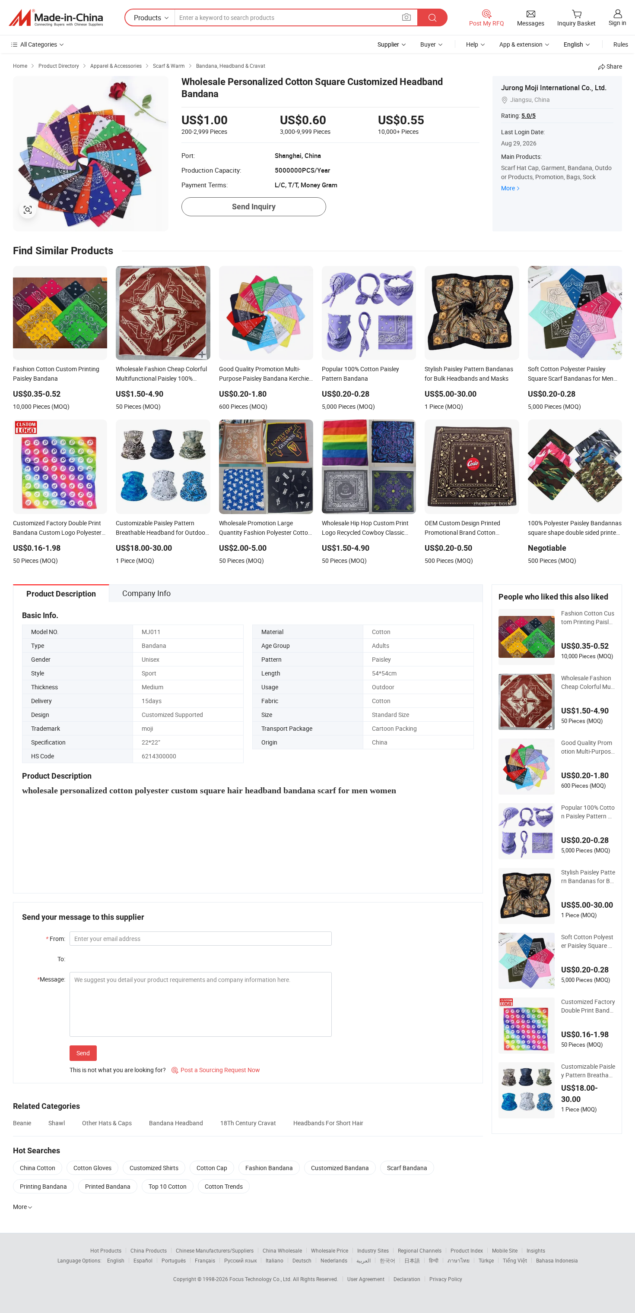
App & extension (521, 44)
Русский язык (240, 1260)
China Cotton (37, 1168)
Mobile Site (505, 1250)
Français (205, 1260)
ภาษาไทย (459, 1260)
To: (61, 959)
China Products (148, 1250)
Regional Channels (419, 1250)
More (508, 188)
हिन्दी (433, 1260)
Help (472, 44)
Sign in (617, 23)
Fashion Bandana (269, 1168)
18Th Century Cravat (248, 1123)
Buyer (428, 44)
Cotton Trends (224, 1186)
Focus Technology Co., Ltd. (261, 1278)
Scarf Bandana (407, 1168)
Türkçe (486, 1260)
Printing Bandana (43, 1186)
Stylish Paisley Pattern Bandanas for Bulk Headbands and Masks (588, 876)
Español (142, 1260)
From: (55, 938)
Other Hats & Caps (107, 1123)
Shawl (56, 1123)
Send (83, 1053)
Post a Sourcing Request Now (215, 1070)
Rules (620, 44)
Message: (51, 979)
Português (174, 1260)
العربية (363, 1260)
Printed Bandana (107, 1186)
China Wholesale (282, 1250)
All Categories (38, 44)
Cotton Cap (212, 1168)
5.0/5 (528, 115)
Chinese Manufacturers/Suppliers (215, 1250)
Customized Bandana (340, 1168)
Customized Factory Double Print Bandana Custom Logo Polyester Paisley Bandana (588, 1006)
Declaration (407, 1278)
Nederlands (334, 1260)
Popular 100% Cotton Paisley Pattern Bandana (588, 812)
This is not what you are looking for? (118, 1070)
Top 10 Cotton (168, 1186)
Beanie (22, 1123)
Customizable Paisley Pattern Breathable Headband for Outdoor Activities (588, 1070)
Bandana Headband (176, 1123)
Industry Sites (373, 1250)
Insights (536, 1250)
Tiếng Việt (515, 1260)
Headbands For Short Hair (328, 1123)
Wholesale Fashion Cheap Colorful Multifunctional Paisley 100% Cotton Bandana (588, 682)
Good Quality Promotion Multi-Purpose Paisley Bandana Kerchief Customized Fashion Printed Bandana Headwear (587, 747)
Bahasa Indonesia (557, 1260)
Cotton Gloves (92, 1168)
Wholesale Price (329, 1250)
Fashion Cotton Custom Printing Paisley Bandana (588, 617)
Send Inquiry (254, 206)
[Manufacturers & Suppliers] (56, 18)
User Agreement (365, 1278)
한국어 (387, 1260)
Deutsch (301, 1260)
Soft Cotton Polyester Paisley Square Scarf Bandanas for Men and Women (588, 941)
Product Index (467, 1250)
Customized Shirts (154, 1168)
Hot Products (105, 1250)
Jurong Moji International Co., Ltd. (553, 87)
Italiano (274, 1260)
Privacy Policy (445, 1278)
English (115, 1260)
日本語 (412, 1260)
